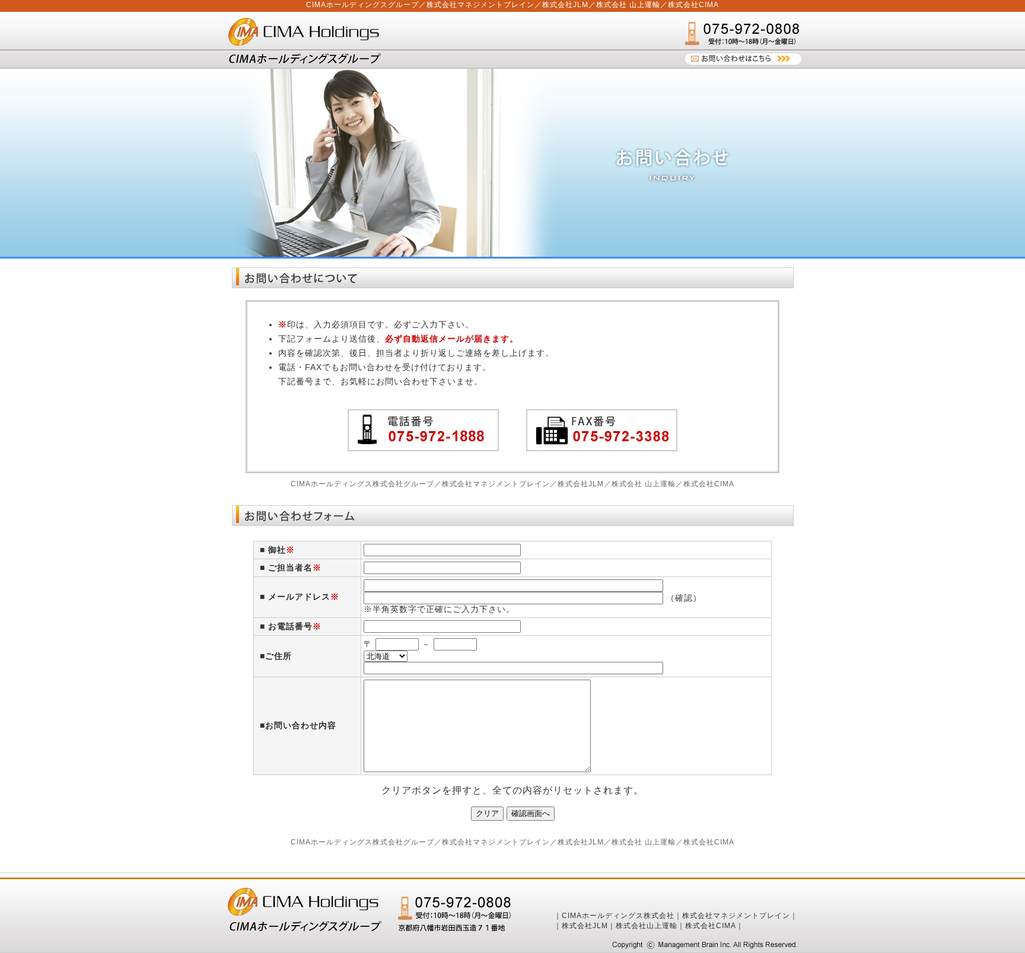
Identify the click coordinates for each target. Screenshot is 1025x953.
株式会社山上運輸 (646, 926)
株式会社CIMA (710, 926)
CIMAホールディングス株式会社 (618, 915)
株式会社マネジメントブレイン (736, 915)
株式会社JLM (585, 926)
